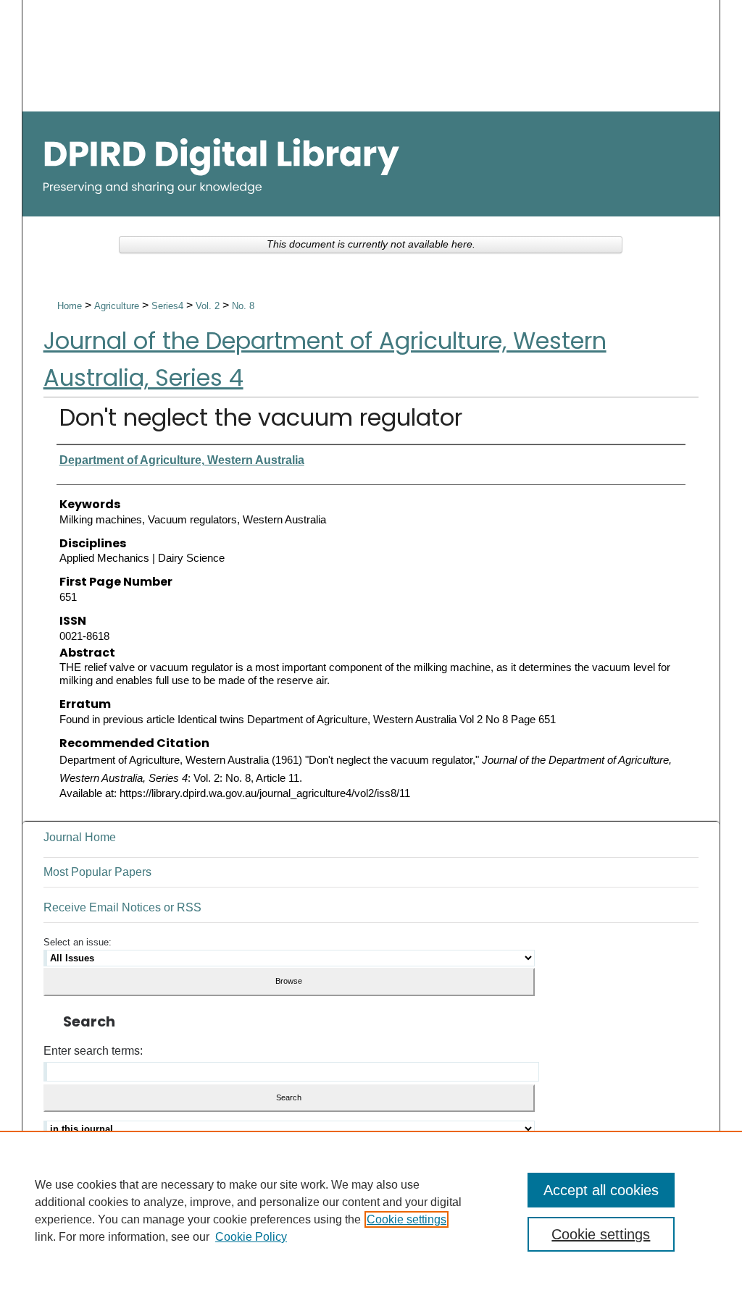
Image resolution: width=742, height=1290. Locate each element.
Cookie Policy (251, 1237)
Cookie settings (406, 1219)
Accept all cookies (601, 1190)
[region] (371, 1210)
